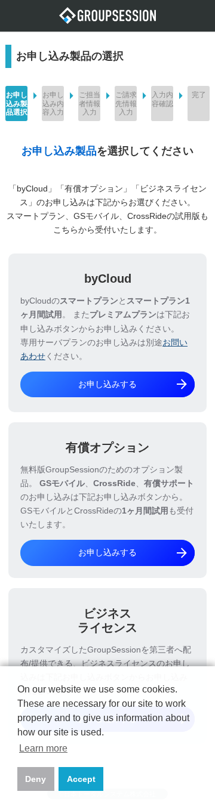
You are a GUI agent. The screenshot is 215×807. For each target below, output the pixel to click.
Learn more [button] (43, 748)
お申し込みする (133, 384)
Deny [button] (35, 779)
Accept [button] (81, 779)
